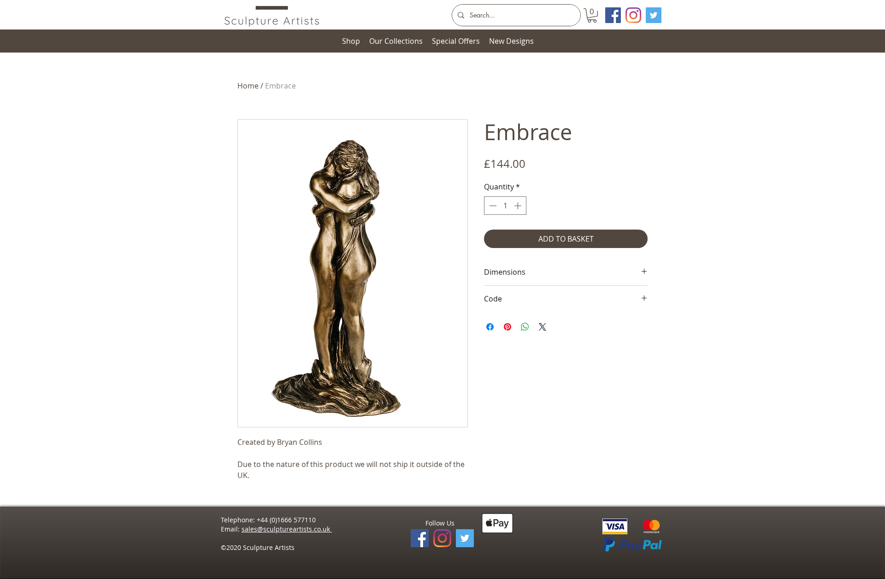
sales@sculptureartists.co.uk (287, 529)
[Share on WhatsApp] (525, 326)
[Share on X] (542, 326)
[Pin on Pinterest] (507, 326)
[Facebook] (420, 538)
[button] (592, 15)
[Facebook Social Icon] (613, 15)
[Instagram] (633, 15)
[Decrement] (491, 205)
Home (248, 86)
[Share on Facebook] (490, 326)
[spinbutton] (505, 205)
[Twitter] (653, 15)
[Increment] (518, 205)
